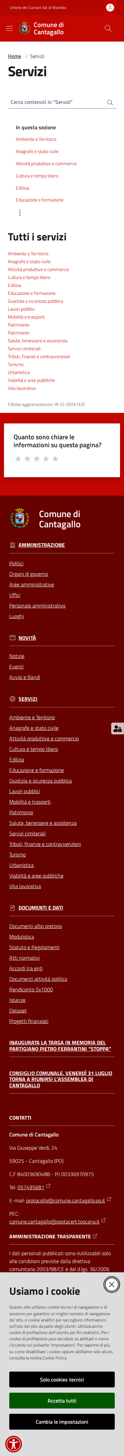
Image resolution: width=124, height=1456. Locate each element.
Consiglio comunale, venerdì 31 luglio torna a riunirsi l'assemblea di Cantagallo (60, 1079)
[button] (108, 28)
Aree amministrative (31, 584)
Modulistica (21, 937)
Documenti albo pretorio (35, 926)
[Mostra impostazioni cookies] (117, 728)
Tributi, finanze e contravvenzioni (39, 356)
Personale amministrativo (37, 605)
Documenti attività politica (38, 979)
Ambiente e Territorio (28, 253)
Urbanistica (19, 372)
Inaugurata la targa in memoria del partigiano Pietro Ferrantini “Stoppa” (60, 1045)
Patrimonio (18, 324)
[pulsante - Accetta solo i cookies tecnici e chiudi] (112, 1284)
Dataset (18, 1010)
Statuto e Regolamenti (34, 947)
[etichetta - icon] (18, 458)
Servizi (28, 699)
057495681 (31, 1187)
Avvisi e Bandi (24, 677)
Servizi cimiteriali (24, 348)
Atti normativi (24, 958)
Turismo (15, 364)
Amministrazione (42, 545)
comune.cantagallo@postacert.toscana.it (54, 1221)
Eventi (16, 666)
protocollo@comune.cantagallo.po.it (65, 1200)
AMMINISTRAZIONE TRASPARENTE (50, 1236)
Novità (27, 638)
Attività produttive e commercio (38, 269)
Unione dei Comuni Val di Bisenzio (38, 8)
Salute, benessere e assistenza (37, 340)
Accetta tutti (62, 1401)
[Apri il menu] (9, 28)
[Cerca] (107, 101)
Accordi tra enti (26, 968)
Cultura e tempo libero (29, 277)
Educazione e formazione (32, 293)
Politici (16, 563)
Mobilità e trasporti (26, 317)
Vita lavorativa (22, 388)
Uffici (14, 595)
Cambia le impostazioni (62, 1422)
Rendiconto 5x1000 (31, 989)
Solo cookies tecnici (62, 1379)
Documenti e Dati (41, 908)
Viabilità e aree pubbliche (31, 380)
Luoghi (16, 616)
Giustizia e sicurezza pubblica (35, 301)
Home (14, 56)
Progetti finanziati (28, 1021)
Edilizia (14, 285)
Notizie (16, 656)
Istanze (17, 1000)
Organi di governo (28, 574)
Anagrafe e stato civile (29, 261)
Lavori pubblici (21, 309)
